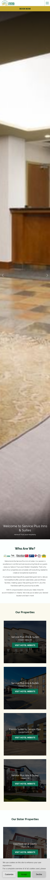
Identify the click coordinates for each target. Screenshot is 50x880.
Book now (25, 8)
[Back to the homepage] (8, 3)
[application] (25, 869)
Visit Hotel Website (26, 645)
